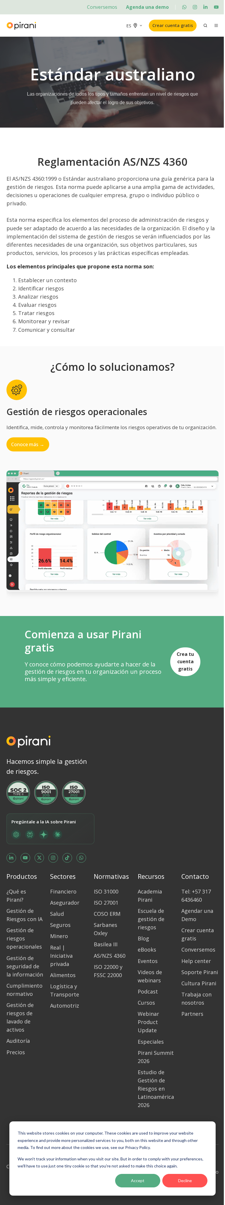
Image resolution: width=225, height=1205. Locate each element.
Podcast (148, 991)
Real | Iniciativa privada (61, 955)
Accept (137, 1180)
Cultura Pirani (198, 983)
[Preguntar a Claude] (57, 834)
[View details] (184, 7)
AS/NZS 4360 (109, 955)
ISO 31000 (106, 891)
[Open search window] (205, 25)
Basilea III (105, 944)
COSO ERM (107, 913)
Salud (57, 913)
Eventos (148, 960)
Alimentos (63, 975)
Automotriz (64, 1005)
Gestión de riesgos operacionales (24, 938)
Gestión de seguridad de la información (24, 966)
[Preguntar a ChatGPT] (16, 834)
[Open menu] (216, 25)
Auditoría (18, 1040)
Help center (196, 960)
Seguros (60, 924)
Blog (143, 938)
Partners (192, 1013)
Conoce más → (27, 444)
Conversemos (102, 7)
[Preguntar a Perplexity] (30, 834)
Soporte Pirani (199, 972)
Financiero (63, 891)
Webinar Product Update (148, 1022)
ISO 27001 (106, 902)
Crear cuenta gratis (172, 25)
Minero (59, 936)
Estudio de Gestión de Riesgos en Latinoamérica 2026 (156, 1088)
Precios (15, 1052)
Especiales (151, 1041)
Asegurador (64, 902)
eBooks (147, 949)
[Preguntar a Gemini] (43, 834)
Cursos (146, 1002)
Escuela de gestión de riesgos (151, 919)
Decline (185, 1180)
